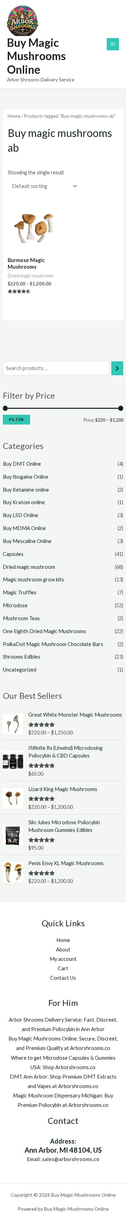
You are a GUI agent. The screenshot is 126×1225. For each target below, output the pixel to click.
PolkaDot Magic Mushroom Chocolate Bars (53, 644)
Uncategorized (19, 670)
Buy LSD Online (20, 515)
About (63, 949)
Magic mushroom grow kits (33, 579)
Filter (16, 419)
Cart (63, 968)
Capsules (13, 554)
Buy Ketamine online (26, 490)
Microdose (15, 605)
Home (14, 116)
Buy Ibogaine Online (25, 477)
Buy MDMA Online (24, 528)
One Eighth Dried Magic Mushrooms (44, 631)
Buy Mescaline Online (27, 541)
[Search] (117, 368)
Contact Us (63, 978)
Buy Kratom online (24, 502)
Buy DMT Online (22, 464)
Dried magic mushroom (29, 567)
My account (63, 959)
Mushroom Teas (21, 618)
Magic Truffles (19, 592)
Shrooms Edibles (21, 657)
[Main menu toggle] (113, 44)
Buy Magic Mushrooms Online (36, 56)
